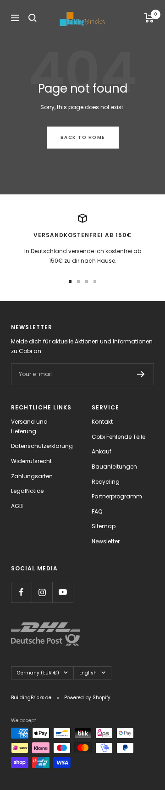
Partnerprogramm (117, 496)
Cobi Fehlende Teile (118, 437)
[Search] (32, 18)
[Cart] (149, 17)
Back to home (82, 137)
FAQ (97, 511)
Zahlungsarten (32, 476)
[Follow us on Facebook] (21, 592)
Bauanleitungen (114, 466)
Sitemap (104, 526)
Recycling (106, 482)
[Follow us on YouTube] (62, 592)
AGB (17, 506)
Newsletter (106, 541)
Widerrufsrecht (31, 461)
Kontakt (102, 421)
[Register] (141, 374)
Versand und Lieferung (29, 426)
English (88, 672)
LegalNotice (27, 491)
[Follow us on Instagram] (42, 592)
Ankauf (101, 451)
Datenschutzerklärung (42, 446)
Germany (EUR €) (38, 672)
